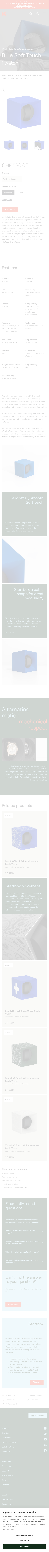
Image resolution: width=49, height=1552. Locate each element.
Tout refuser (24, 1541)
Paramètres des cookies (24, 1535)
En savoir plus (8, 1530)
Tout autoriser (24, 1546)
